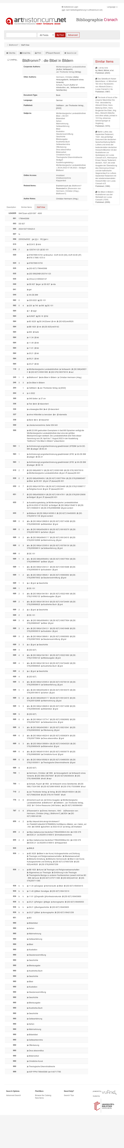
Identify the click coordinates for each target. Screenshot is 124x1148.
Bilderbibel (60, 118)
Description (11, 207)
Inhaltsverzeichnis (63, 178)
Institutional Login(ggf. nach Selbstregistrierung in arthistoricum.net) (82, 8)
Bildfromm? (13, 45)
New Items (39, 1097)
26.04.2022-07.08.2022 (67, 167)
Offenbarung (61, 147)
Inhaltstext (60, 175)
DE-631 (65, 115)
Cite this (12, 53)
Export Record (54, 53)
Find (61, 34)
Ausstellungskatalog (64, 162)
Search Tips (69, 1095)
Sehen (59, 121)
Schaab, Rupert (62, 84)
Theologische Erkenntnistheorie (69, 157)
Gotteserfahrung (62, 126)
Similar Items (26, 207)
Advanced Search (13, 1095)
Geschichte (60, 136)
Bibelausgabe (62, 139)
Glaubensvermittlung (64, 134)
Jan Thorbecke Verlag (65, 71)
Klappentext (61, 180)
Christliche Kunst (63, 154)
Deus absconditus (63, 149)
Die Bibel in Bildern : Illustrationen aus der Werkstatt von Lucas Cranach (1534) (104, 195)
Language (111, 6)
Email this (26, 53)
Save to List (71, 53)
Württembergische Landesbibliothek (71, 66)
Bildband (60, 170)
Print (39, 53)
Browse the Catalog (43, 1095)
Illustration (60, 131)
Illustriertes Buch (63, 141)
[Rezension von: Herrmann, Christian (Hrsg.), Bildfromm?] (68, 191)
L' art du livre (103, 67)
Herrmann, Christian (64, 77)
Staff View (41, 207)
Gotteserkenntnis (63, 144)
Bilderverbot (61, 152)
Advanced (73, 34)
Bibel (58, 115)
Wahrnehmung (62, 123)
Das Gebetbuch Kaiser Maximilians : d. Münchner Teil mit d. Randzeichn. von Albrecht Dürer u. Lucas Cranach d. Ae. (106, 83)
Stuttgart (59, 159)
